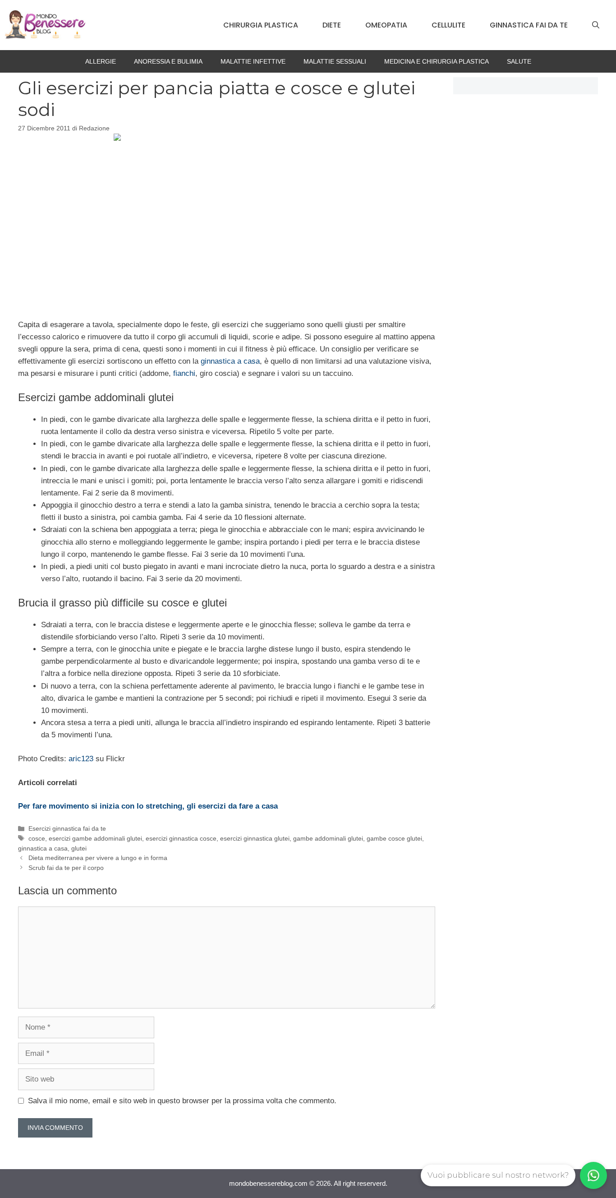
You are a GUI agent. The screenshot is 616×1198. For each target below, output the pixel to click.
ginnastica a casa (230, 361)
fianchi (184, 373)
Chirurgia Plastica (260, 25)
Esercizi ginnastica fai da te (67, 828)
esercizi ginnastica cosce (181, 838)
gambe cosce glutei (394, 838)
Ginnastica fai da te (529, 25)
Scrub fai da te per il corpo (66, 867)
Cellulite (448, 25)
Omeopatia (386, 25)
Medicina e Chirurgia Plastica (436, 61)
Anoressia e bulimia (168, 61)
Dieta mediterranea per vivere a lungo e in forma (97, 857)
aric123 (81, 758)
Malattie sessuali (334, 61)
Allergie (100, 61)
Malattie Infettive (253, 61)
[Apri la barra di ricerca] (595, 25)
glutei (79, 848)
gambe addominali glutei (328, 838)
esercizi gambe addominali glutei (95, 838)
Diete (331, 25)
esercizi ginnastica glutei (255, 838)
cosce (36, 838)
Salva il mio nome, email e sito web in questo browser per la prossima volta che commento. (182, 1100)
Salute (519, 61)
